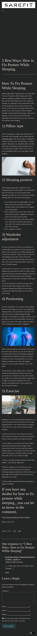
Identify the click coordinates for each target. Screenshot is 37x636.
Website (4, 614)
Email (4, 610)
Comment (5, 591)
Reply (7, 572)
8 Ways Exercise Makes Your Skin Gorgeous (16, 517)
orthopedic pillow (7, 139)
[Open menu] (3, 11)
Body (19, 531)
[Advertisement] (18, 38)
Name (4, 606)
